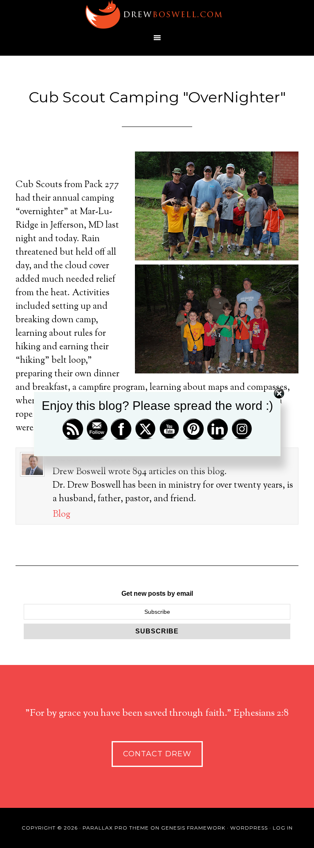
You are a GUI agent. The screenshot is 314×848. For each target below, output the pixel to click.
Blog (61, 514)
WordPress (249, 828)
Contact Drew (157, 753)
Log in (283, 828)
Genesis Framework (193, 828)
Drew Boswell (157, 14)
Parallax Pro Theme (116, 828)
